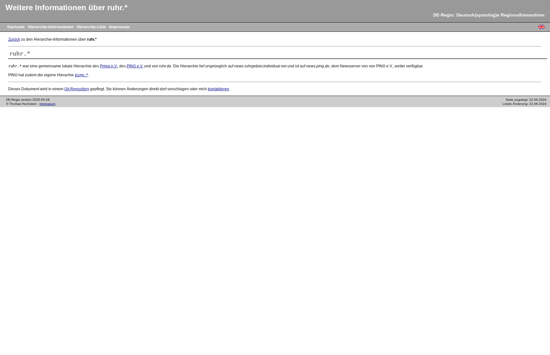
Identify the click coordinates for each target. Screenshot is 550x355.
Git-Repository (76, 89)
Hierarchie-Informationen (51, 27)
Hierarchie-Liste (91, 27)
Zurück (14, 39)
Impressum (119, 27)
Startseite (16, 27)
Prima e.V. (108, 66)
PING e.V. (135, 66)
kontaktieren (218, 89)
